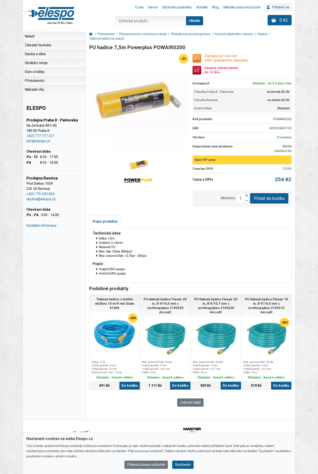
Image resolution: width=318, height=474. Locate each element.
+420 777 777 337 (40, 136)
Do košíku (130, 385)
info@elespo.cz (38, 141)
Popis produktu (105, 221)
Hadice (262, 34)
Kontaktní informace (41, 225)
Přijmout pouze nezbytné (146, 465)
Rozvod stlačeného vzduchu (234, 34)
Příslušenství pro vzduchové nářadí (143, 34)
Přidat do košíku (269, 198)
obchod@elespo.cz (41, 199)
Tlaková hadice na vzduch (106, 38)
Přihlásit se (280, 7)
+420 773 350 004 (40, 194)
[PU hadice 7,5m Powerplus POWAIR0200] (138, 103)
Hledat (194, 21)
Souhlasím (183, 465)
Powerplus (284, 137)
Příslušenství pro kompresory (190, 34)
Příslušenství (106, 34)
